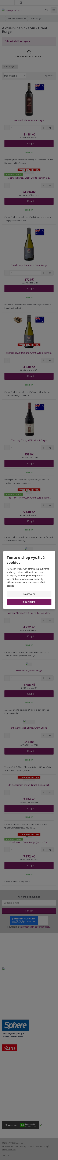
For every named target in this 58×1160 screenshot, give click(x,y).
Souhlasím (29, 601)
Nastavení (29, 594)
